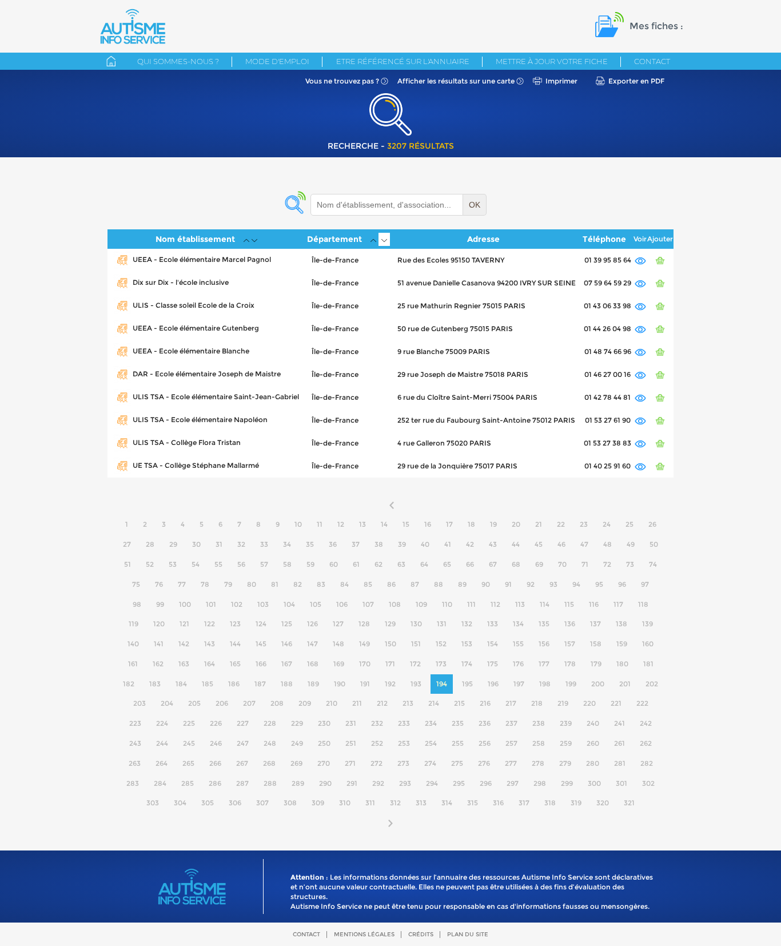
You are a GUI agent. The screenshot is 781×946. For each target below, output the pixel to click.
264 (162, 763)
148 (338, 643)
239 (566, 723)
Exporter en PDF (636, 81)
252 (377, 743)
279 (565, 763)
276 (484, 763)
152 (441, 643)
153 (466, 643)
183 (155, 683)
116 (594, 604)
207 (249, 703)
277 (511, 763)
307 (262, 802)
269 (296, 763)
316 (498, 802)
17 (449, 524)
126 (312, 623)
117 (618, 604)
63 (401, 564)
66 (470, 564)
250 (324, 743)
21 (538, 524)
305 (207, 802)
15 (406, 524)
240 (593, 723)
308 (290, 802)
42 (470, 544)
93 (553, 584)
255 (458, 743)
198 (545, 683)
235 (458, 723)
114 (544, 604)
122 (209, 623)
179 (596, 663)
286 (215, 783)
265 (188, 763)
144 (235, 643)
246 (216, 743)
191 (365, 683)
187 (260, 683)
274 (430, 763)
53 (173, 564)
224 (162, 723)
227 (243, 723)
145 (261, 643)
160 (648, 643)
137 (595, 623)
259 (566, 743)
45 (539, 544)
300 (594, 783)
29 (173, 544)
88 (438, 584)
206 (222, 703)
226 (216, 723)
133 (492, 623)
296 (486, 783)
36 (333, 544)
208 (277, 703)
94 (576, 584)
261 (619, 743)
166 (261, 663)
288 (270, 783)
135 (544, 623)
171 (390, 663)
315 (472, 802)
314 (446, 802)
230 (324, 723)
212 (382, 703)
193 (416, 683)
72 (607, 564)
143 (209, 643)
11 (319, 524)
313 (421, 802)
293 (405, 783)
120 (159, 623)
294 (432, 783)
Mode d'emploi (277, 61)
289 (298, 783)
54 (196, 564)
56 (241, 564)
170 (364, 663)
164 (209, 663)
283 (132, 783)
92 (531, 584)
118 (643, 604)
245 (189, 743)
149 (364, 643)
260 (593, 743)
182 (128, 683)
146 (286, 643)
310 (344, 802)
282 (646, 763)
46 (561, 544)
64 (424, 564)
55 (218, 564)
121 (184, 623)
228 (270, 723)
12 (340, 524)
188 (287, 683)
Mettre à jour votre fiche (552, 61)
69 (539, 564)
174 (466, 663)
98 (137, 604)
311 (370, 802)
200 (597, 683)
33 (264, 544)
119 (133, 623)
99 (160, 604)
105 (315, 604)
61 (356, 564)
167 (286, 663)
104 (289, 604)
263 (135, 763)
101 (211, 604)
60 (333, 564)
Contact (652, 61)
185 (207, 683)
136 (569, 623)
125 (286, 623)
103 (263, 604)
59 (310, 564)
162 (158, 663)
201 (625, 683)
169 (338, 663)
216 (485, 703)
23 (584, 524)
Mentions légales (364, 934)
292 (378, 783)
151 (416, 643)
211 (357, 703)
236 (485, 723)
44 (516, 544)
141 (159, 643)
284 (160, 783)
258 (538, 743)
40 (425, 544)
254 (431, 743)
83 (321, 584)
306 (235, 802)
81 (274, 584)
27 (127, 544)
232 (377, 723)
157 (569, 643)
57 (264, 564)
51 (127, 564)
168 (312, 663)
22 (561, 524)
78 (205, 584)
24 (607, 524)
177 (544, 663)
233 (404, 723)
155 (518, 643)
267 (242, 763)
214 (433, 703)
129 (390, 623)
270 (323, 763)
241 (619, 723)
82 (297, 584)
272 (376, 763)
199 (570, 683)
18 (471, 524)
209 (304, 703)
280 (592, 763)
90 (485, 584)
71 (584, 564)
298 (539, 783)
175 (492, 663)
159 (621, 643)
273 (403, 763)
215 (459, 703)
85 (368, 584)
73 (630, 564)
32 (241, 544)
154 (492, 643)
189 (313, 683)
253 (404, 743)
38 (378, 544)
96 (622, 584)
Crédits (420, 934)
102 (236, 604)
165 (235, 663)
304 (180, 802)
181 (648, 663)
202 (651, 683)
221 (616, 703)
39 (402, 544)
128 (364, 623)
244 (162, 743)
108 (395, 604)
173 (441, 663)
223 (135, 723)
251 (350, 743)
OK (474, 204)
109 (421, 604)
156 (544, 643)
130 (416, 623)
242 (646, 723)
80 (251, 584)
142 (183, 643)
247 (243, 743)
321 (629, 802)
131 (442, 623)
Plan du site (467, 934)
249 (297, 743)
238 (538, 723)
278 (538, 763)
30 (196, 544)
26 (652, 524)
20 (516, 524)
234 (431, 723)
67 (493, 564)
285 (187, 783)
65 (447, 564)
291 (351, 783)
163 (183, 663)
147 (312, 643)
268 (269, 763)
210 (331, 703)
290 (325, 783)
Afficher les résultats (456, 81)
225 (189, 723)
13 (362, 524)
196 (493, 683)
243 (135, 743)
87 (415, 584)
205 (194, 703)
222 (642, 703)
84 (344, 584)
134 (518, 623)
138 (621, 623)
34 (287, 544)
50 (653, 544)
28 (150, 544)
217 (510, 703)
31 (219, 544)
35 (310, 544)
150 (390, 643)
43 (493, 544)
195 (467, 683)
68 (516, 564)
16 (427, 524)
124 (261, 623)
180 (622, 663)
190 (339, 683)
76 (159, 584)
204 (167, 703)
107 (368, 604)
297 (513, 783)
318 (550, 802)
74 (653, 564)
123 (235, 623)
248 (270, 743)
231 (350, 723)
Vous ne (342, 81)
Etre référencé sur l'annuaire (402, 61)
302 (648, 783)
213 (408, 703)
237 (511, 723)
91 (508, 584)
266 (215, 763)
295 (459, 783)
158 (595, 643)
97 (645, 584)
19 (493, 524)
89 (462, 584)
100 (185, 604)
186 (234, 683)
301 (621, 783)
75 (136, 584)
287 (242, 783)
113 (520, 604)
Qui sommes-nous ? (178, 61)
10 (298, 524)
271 (350, 763)
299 (567, 783)
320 (602, 802)
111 (471, 604)
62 (378, 564)
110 (447, 604)
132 (466, 623)
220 (589, 703)
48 (607, 544)
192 (390, 683)
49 (631, 544)
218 (537, 703)
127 (338, 623)
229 (297, 723)
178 (570, 663)
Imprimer (561, 81)
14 (384, 524)
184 (181, 683)
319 (576, 802)
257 (511, 743)
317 (524, 802)
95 (599, 584)
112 (495, 604)
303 (152, 802)
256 (485, 743)
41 (447, 544)
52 (150, 564)
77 (182, 584)
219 (562, 703)
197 (518, 683)
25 (629, 524)
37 (356, 544)
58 (287, 564)
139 (647, 623)
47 (584, 544)
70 (562, 564)
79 (228, 584)
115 (569, 604)
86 (391, 584)
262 (646, 743)
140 (133, 643)
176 (518, 663)
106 (342, 604)
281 (619, 763)
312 (395, 802)
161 (133, 663)
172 (415, 663)
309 (318, 802)
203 (139, 703)
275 (457, 763)
